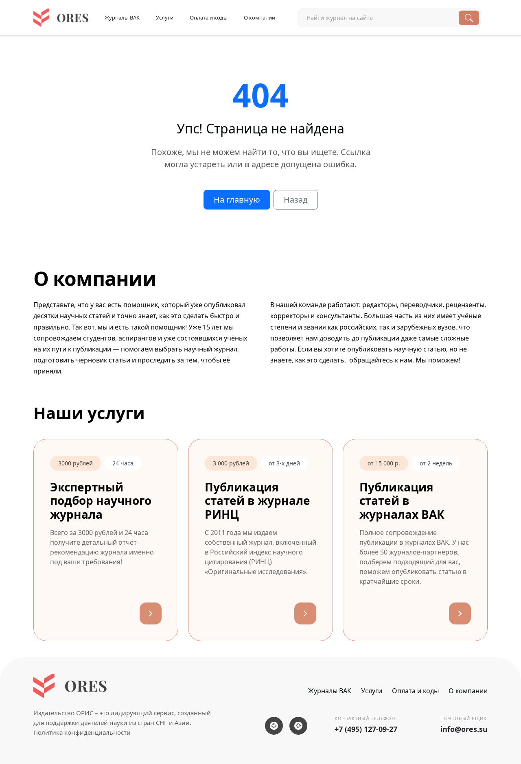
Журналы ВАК (122, 17)
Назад (296, 199)
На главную (237, 199)
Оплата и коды (209, 17)
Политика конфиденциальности (82, 732)
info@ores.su (464, 729)
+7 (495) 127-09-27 (366, 729)
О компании (259, 17)
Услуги (164, 17)
